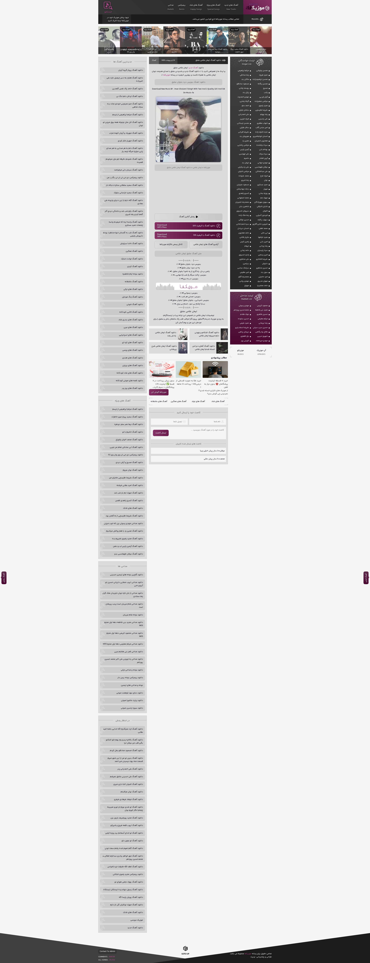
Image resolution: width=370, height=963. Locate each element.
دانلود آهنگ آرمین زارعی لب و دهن (128, 546)
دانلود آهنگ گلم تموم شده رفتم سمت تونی (124, 848)
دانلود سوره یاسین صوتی (132, 708)
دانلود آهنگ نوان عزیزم (133, 470)
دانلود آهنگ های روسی (132, 350)
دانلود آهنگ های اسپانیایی (131, 335)
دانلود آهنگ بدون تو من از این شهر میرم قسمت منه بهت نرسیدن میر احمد (125, 760)
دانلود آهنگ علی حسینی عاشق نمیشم (126, 776)
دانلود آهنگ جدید (135, 927)
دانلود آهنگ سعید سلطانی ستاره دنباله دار (124, 185)
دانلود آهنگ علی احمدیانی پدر (130, 769)
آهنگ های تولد (198, 401)
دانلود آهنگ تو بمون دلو (132, 840)
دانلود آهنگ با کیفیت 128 (204, 235)
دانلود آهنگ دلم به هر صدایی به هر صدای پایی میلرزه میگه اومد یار (124, 150)
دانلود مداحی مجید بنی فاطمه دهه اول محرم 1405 (123, 624)
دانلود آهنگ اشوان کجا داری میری (128, 784)
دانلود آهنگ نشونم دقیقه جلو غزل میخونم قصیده (124, 161)
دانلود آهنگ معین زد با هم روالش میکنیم (124, 531)
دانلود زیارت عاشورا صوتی (132, 700)
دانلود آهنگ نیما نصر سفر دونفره (128, 424)
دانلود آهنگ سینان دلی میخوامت (128, 170)
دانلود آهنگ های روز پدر (132, 388)
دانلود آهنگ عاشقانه (134, 281)
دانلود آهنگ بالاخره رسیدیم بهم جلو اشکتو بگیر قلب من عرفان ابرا (124, 741)
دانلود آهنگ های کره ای (132, 342)
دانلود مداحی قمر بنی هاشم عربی (128, 651)
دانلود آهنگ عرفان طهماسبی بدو (128, 554)
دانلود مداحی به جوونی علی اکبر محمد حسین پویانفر (123, 661)
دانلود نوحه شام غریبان (133, 615)
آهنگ (154, 60)
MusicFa (255, 19)
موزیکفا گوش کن (158, 392)
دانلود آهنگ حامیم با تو (132, 432)
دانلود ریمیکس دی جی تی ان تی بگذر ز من (125, 177)
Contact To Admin (107, 951)
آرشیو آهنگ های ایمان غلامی (205, 244)
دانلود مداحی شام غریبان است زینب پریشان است (124, 606)
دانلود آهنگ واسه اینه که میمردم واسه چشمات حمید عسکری (126, 224)
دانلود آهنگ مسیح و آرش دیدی (129, 462)
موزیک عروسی (136, 920)
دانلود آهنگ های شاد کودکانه (129, 373)
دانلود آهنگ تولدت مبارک (132, 258)
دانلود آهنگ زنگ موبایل (132, 297)
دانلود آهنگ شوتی (134, 304)
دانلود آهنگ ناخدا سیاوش (131, 243)
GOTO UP (185, 954)
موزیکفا (257, 7)
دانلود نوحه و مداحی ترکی (132, 670)
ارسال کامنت (160, 433)
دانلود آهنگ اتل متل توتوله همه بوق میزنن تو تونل (123, 124)
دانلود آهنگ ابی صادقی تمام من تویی (126, 447)
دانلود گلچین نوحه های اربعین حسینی (126, 574)
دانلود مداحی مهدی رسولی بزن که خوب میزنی (123, 523)
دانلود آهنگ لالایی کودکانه (131, 312)
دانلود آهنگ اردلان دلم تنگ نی (129, 96)
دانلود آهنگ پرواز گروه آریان (130, 70)
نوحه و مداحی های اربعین (132, 685)
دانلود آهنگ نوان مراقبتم (132, 791)
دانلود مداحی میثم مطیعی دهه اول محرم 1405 (123, 644)
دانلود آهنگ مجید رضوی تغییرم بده (127, 538)
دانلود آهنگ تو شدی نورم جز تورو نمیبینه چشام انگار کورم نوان (125, 809)
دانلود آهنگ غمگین (134, 251)
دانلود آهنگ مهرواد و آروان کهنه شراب (126, 133)
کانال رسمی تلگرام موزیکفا (171, 244)
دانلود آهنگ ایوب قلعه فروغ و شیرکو (126, 825)
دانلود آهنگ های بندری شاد (131, 319)
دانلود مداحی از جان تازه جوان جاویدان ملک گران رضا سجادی (122, 595)
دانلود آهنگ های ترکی (133, 289)
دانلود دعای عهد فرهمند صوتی (129, 693)
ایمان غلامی (197, 167)
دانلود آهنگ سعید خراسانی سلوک (128, 192)
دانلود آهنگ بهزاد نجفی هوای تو (128, 882)
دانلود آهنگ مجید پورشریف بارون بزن (126, 818)
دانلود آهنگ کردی (135, 266)
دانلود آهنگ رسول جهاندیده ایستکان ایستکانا (123, 889)
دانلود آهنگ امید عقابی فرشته (129, 485)
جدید (190, 67)
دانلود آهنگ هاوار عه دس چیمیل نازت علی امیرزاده (125, 79)
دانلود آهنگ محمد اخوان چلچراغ (129, 439)
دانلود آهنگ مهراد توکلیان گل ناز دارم (126, 904)
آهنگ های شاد (218, 401)
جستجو (108, 12)
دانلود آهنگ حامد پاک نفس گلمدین (127, 88)
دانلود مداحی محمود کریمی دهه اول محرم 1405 (124, 635)
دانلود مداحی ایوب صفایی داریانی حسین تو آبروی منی (124, 584)
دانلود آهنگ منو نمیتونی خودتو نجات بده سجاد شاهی (125, 105)
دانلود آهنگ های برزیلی (132, 365)
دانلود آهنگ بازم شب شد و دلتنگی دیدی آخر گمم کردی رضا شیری (124, 213)
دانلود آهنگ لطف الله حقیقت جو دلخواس (125, 866)
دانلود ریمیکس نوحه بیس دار (130, 677)
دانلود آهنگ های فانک (133, 508)
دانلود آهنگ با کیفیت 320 (204, 225)
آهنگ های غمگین (178, 401)
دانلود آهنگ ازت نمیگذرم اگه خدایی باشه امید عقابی (123, 730)
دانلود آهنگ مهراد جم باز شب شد (128, 493)
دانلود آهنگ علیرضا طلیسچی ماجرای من (126, 477)
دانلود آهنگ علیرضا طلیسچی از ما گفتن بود (124, 516)
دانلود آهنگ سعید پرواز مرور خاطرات (127, 417)
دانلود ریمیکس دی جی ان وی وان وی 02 (125, 454)
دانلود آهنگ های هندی (132, 357)
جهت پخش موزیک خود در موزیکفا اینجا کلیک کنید (118, 19)
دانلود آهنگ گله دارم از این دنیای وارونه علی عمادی (123, 202)
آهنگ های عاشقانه (159, 401)
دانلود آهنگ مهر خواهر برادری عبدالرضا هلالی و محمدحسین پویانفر (123, 857)
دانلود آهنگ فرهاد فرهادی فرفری (128, 799)
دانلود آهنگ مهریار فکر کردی (130, 140)
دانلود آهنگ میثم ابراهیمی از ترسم (127, 114)
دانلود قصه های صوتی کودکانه (129, 380)
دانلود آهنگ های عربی (133, 327)
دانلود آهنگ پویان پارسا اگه (131, 897)
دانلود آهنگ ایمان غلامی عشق (208, 60)
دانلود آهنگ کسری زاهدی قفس (129, 500)
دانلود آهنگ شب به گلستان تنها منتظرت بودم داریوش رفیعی (123, 234)
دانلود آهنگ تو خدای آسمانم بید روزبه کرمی (124, 833)
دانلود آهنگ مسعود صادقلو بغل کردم (126, 750)
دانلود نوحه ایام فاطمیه (132, 274)
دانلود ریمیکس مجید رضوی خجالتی (128, 874)
